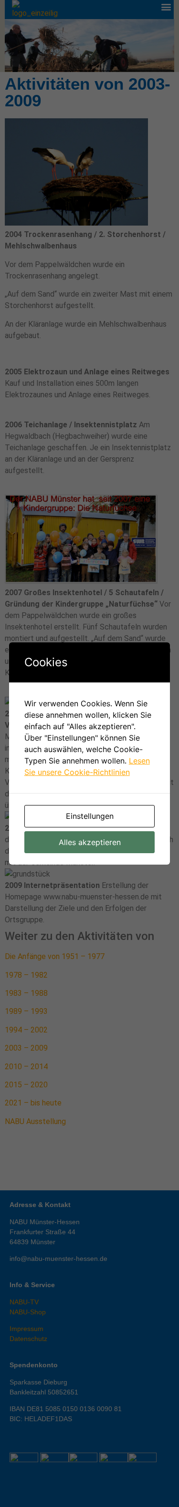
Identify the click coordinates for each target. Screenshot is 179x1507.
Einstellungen (90, 816)
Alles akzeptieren (90, 842)
